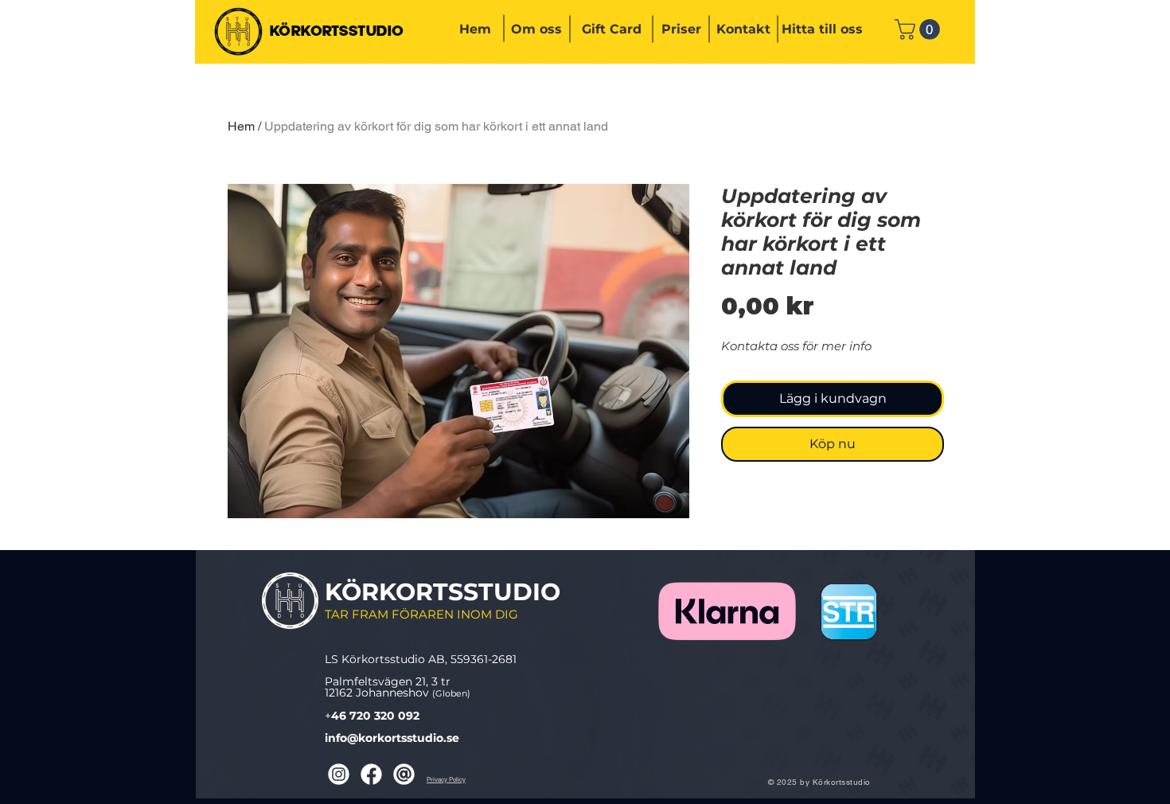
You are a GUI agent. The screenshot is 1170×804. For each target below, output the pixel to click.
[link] (920, 29)
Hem (241, 126)
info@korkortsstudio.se (392, 738)
